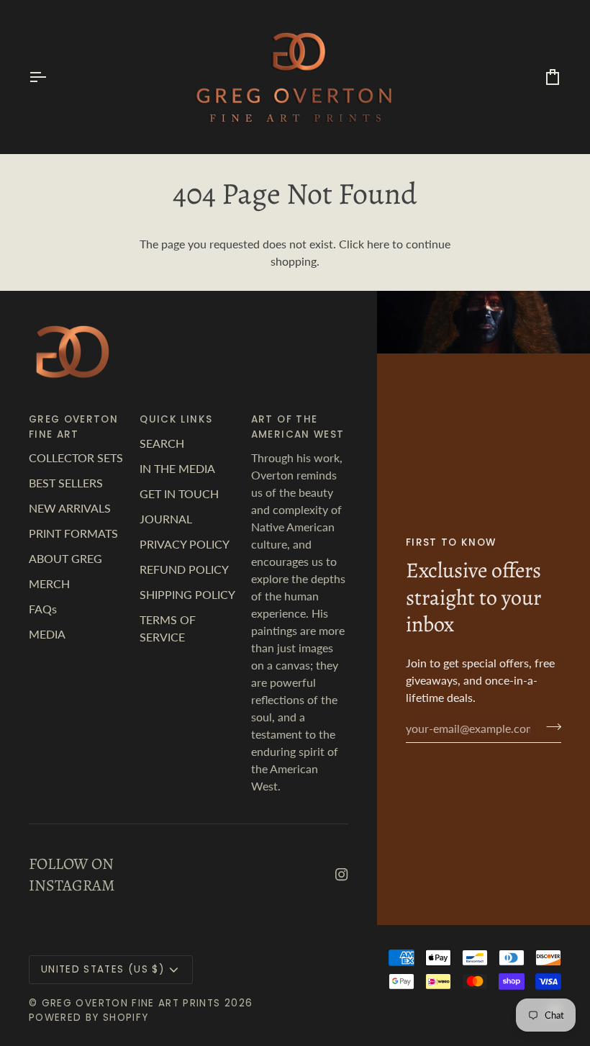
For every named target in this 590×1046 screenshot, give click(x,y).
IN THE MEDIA (177, 468)
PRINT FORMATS (73, 533)
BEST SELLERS (66, 483)
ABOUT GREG (65, 558)
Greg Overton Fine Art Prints (131, 1003)
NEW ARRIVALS (70, 508)
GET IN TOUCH (179, 493)
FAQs (43, 609)
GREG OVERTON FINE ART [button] (73, 426)
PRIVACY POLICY (185, 544)
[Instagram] (341, 874)
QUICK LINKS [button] (176, 419)
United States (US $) (102, 969)
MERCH (49, 583)
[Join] (549, 726)
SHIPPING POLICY (187, 594)
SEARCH (162, 443)
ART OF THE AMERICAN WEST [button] (298, 426)
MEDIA (47, 634)
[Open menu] (50, 77)
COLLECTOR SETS (76, 457)
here (378, 244)
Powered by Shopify (88, 1017)
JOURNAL (166, 519)
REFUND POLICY (184, 569)
